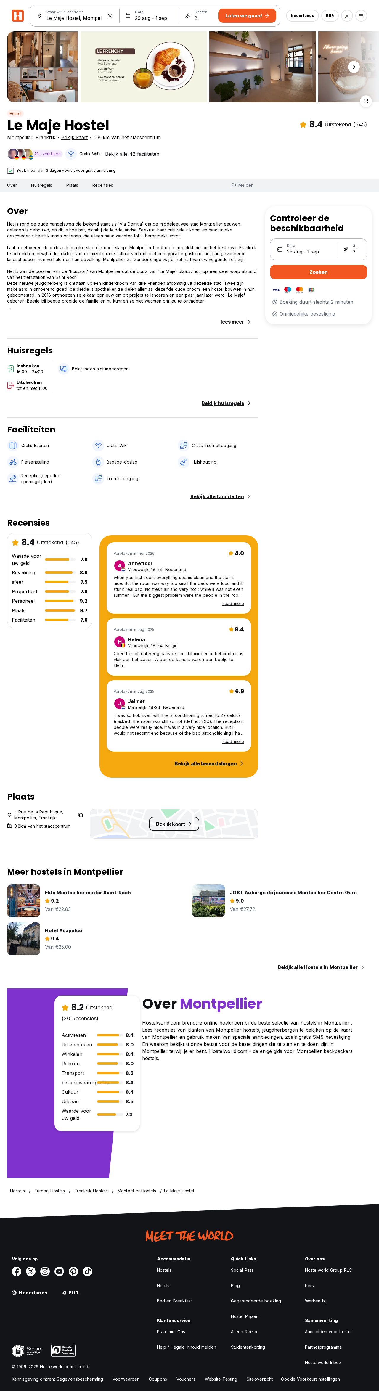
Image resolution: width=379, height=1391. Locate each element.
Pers (309, 1285)
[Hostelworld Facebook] (16, 1271)
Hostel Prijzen (244, 1316)
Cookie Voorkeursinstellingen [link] (310, 1379)
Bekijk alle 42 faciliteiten (132, 154)
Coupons (158, 1379)
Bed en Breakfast (174, 1300)
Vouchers (185, 1379)
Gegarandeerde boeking (256, 1300)
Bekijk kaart (74, 137)
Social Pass (242, 1270)
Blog (235, 1285)
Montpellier (19, 137)
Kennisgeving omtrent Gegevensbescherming (57, 1379)
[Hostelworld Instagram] (45, 1271)
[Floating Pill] (354, 67)
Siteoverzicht (260, 1379)
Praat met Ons (171, 1331)
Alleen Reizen (244, 1331)
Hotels (163, 1285)
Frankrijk (45, 137)
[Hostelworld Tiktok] (87, 1271)
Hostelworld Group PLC (328, 1270)
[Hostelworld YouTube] (59, 1271)
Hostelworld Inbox (323, 1362)
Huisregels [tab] (41, 185)
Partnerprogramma (323, 1347)
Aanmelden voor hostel (328, 1331)
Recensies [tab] (102, 185)
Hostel (15, 113)
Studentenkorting (248, 1347)
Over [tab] (12, 185)
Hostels (164, 1270)
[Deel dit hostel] (366, 101)
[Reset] (110, 16)
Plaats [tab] (72, 185)
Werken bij (316, 1300)
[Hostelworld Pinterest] (73, 1271)
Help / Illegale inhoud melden (186, 1347)
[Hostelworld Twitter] (31, 1271)
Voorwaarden (126, 1379)
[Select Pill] (347, 16)
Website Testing (221, 1379)
